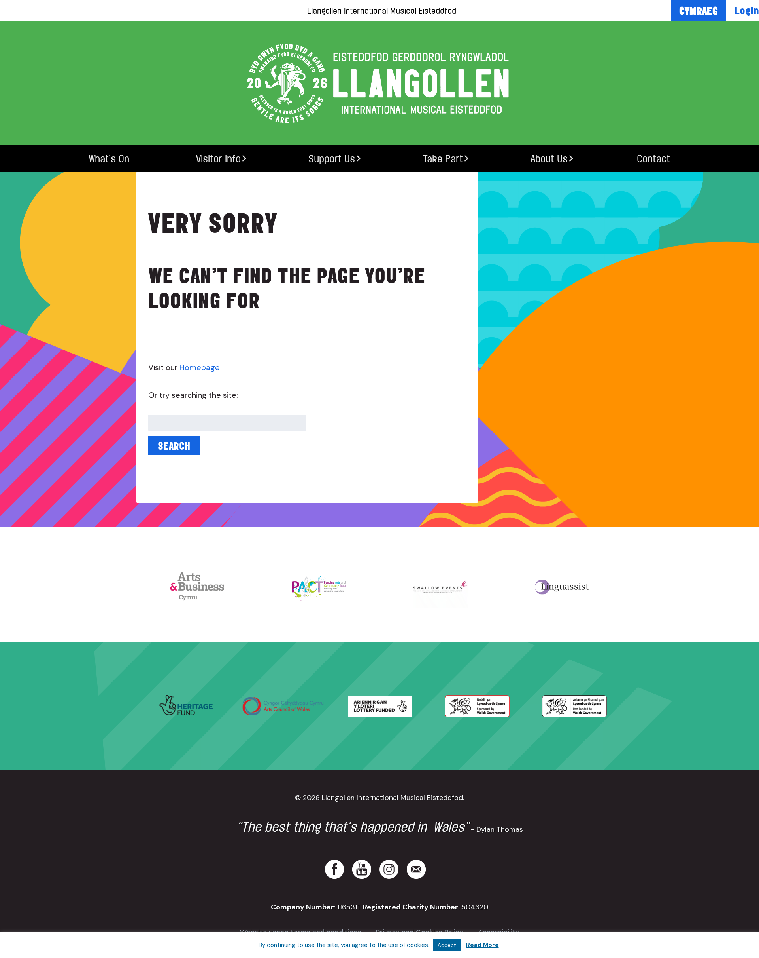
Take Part (443, 158)
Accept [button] (447, 945)
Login (746, 10)
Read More (482, 945)
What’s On (109, 158)
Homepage (199, 367)
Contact (653, 158)
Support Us (331, 158)
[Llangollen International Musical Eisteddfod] (379, 83)
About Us (549, 158)
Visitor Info (218, 158)
